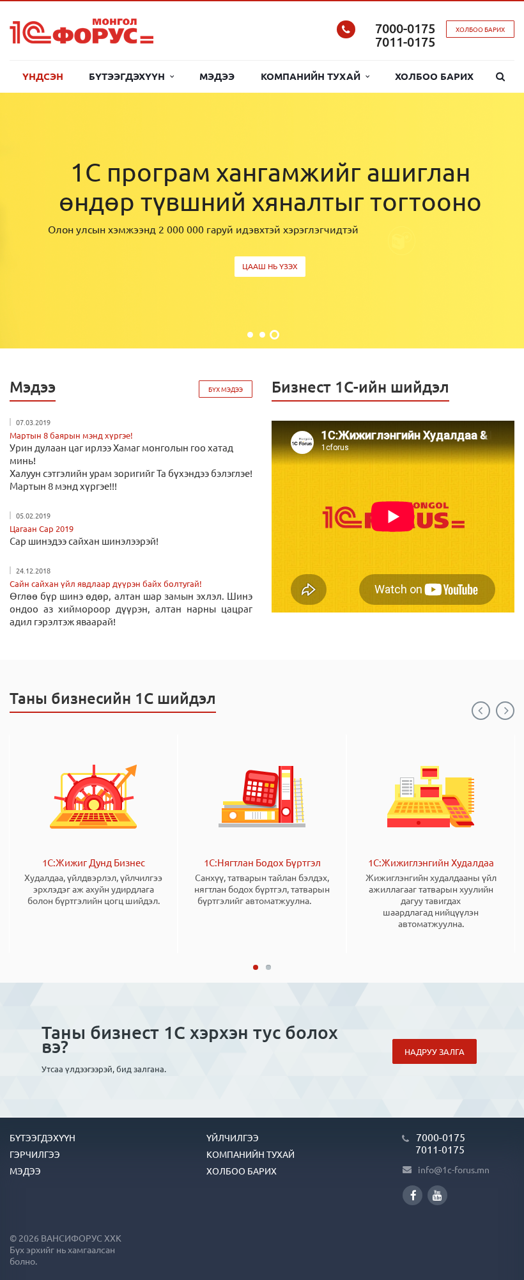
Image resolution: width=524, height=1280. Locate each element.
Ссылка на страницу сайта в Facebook (412, 1195)
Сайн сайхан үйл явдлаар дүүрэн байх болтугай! (106, 583)
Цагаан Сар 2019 (41, 528)
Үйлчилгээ (232, 1137)
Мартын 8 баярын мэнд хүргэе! (71, 435)
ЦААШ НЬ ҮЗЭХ (270, 266)
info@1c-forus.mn (453, 1169)
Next (505, 710)
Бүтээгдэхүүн (129, 76)
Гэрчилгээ (35, 1154)
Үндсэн (42, 76)
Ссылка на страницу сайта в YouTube (437, 1195)
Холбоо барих (434, 76)
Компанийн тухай (313, 76)
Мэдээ (217, 76)
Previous (481, 710)
